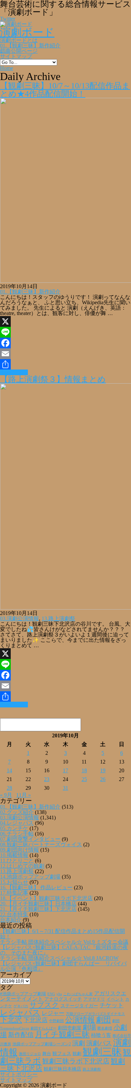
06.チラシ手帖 (17, 834)
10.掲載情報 (14, 855)
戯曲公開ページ (19, 51)
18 (84, 770)
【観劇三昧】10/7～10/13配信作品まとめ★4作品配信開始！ (65, 89)
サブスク (44, 1005)
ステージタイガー (79, 1005)
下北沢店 (36, 1020)
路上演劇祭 (92, 1069)
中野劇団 (56, 1021)
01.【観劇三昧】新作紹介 (30, 45)
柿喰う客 (101, 1035)
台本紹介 (10, 920)
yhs (59, 994)
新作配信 (21, 1034)
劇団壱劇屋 (69, 1028)
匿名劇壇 (104, 1028)
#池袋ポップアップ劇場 (23, 994)
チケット (111, 1005)
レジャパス (20, 1012)
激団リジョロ (30, 1054)
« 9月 (6, 795)
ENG (51, 994)
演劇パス (99, 1043)
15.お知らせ (14, 882)
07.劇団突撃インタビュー (30, 839)
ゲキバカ (20, 1006)
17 (65, 770)
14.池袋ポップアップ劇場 (30, 877)
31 (65, 788)
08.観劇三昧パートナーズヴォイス (41, 844)
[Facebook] (65, 343)
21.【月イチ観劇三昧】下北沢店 (38, 909)
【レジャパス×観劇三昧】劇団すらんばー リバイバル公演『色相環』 (63, 966)
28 (9, 788)
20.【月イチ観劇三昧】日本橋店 (38, 903)
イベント (115, 999)
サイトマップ (16, 56)
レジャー (53, 1013)
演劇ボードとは (19, 40)
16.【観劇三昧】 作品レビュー (36, 887)
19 (102, 770)
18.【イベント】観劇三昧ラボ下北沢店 (46, 898)
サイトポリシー (19, 1074)
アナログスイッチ (63, 999)
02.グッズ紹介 (17, 812)
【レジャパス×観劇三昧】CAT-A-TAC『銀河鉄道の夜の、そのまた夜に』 (64, 950)
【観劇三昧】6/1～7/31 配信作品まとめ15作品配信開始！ (62, 933)
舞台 (46, 1053)
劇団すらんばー (43, 1028)
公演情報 (80, 1020)
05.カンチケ (14, 828)
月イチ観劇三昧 (62, 1034)
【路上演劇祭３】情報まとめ (53, 379)
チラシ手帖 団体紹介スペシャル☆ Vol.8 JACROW (59, 958)
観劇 (77, 1053)
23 (46, 779)
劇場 (89, 1027)
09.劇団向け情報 (19, 850)
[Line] (65, 332)
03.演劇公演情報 (19, 618)
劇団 (103, 1020)
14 (9, 770)
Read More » (14, 372)
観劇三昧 (102, 1051)
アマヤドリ (94, 999)
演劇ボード (27, 32)
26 (102, 779)
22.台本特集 (14, 914)
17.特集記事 (14, 893)
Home (6, 68)
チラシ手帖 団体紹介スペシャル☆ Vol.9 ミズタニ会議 (64, 942)
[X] (65, 321)
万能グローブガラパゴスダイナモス (95, 1014)
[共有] (65, 364)
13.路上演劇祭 (58, 618)
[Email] (65, 353)
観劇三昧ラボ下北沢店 (76, 1061)
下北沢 (11, 1020)
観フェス (61, 1053)
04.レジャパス (17, 823)
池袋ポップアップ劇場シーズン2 (41, 1044)
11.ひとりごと (17, 860)
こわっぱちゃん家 (78, 994)
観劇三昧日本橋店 (62, 1069)
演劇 (78, 1043)
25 (84, 779)
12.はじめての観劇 (22, 866)
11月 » (23, 795)
